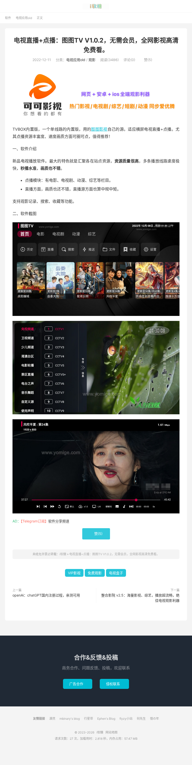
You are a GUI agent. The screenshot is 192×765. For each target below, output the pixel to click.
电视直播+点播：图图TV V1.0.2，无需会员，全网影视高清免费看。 (114, 554)
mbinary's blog (70, 718)
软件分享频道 (58, 521)
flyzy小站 (126, 718)
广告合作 (77, 684)
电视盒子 (116, 573)
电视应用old (24, 18)
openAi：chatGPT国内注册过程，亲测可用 (46, 595)
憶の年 (154, 718)
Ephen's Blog (106, 718)
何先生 (141, 718)
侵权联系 (114, 684)
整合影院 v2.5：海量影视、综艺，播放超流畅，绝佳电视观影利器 (140, 598)
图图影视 (99, 129)
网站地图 (112, 732)
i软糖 (96, 6)
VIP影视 (74, 573)
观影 (92, 60)
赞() (146, 60)
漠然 (52, 718)
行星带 (88, 718)
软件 (8, 18)
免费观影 (95, 573)
